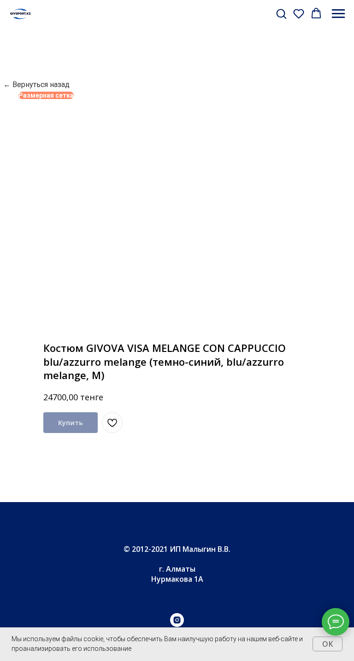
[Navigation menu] (338, 13)
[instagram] (177, 624)
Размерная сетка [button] (46, 95)
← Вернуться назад (36, 84)
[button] (281, 13)
